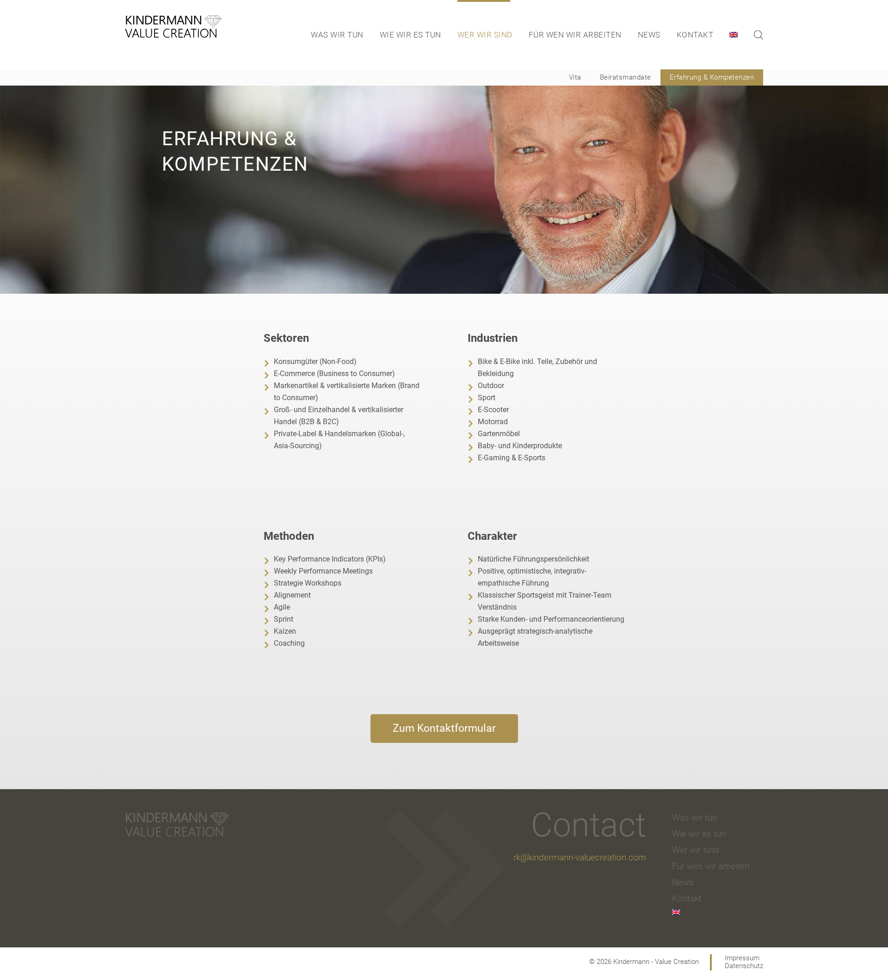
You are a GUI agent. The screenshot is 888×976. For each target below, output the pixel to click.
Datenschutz (744, 966)
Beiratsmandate (625, 77)
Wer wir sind (484, 34)
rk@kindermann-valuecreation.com (579, 857)
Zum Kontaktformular (444, 728)
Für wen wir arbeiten (575, 34)
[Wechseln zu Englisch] (739, 34)
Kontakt (695, 34)
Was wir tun (337, 34)
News (649, 34)
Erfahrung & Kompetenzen (712, 77)
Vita (575, 77)
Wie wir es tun (410, 34)
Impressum (742, 958)
